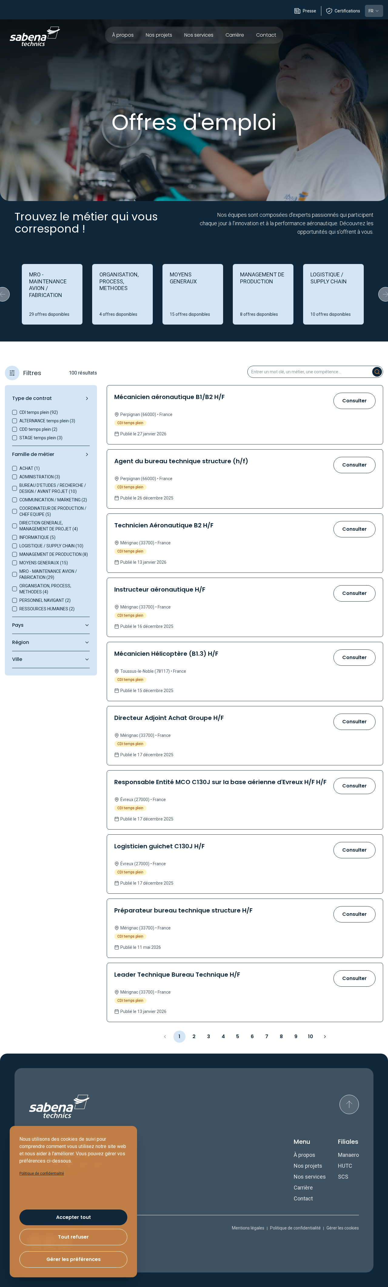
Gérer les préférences (73, 1259)
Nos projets (159, 34)
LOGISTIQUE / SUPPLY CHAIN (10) (51, 545)
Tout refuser (73, 1236)
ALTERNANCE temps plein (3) (47, 420)
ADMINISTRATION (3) (39, 476)
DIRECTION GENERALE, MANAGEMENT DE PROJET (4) (48, 525)
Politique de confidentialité (295, 1228)
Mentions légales (248, 1228)
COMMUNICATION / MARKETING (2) (53, 499)
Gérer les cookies (342, 1228)
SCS (343, 1176)
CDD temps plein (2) (38, 429)
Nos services (198, 34)
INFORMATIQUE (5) (37, 537)
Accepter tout (73, 1217)
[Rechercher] (377, 372)
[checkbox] (14, 412)
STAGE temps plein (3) (40, 437)
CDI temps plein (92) (38, 412)
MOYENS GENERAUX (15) (43, 562)
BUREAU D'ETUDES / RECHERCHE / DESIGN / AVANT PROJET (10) (52, 488)
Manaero (348, 1155)
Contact (266, 34)
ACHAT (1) (29, 468)
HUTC (345, 1166)
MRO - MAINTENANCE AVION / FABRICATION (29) (48, 574)
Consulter (354, 400)
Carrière (235, 34)
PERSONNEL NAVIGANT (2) (45, 600)
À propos (123, 34)
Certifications (347, 10)
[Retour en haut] (349, 1104)
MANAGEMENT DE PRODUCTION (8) (53, 554)
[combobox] (374, 11)
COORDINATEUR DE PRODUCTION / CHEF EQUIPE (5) (52, 511)
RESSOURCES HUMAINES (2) (47, 608)
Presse (309, 10)
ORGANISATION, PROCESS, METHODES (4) (45, 588)
